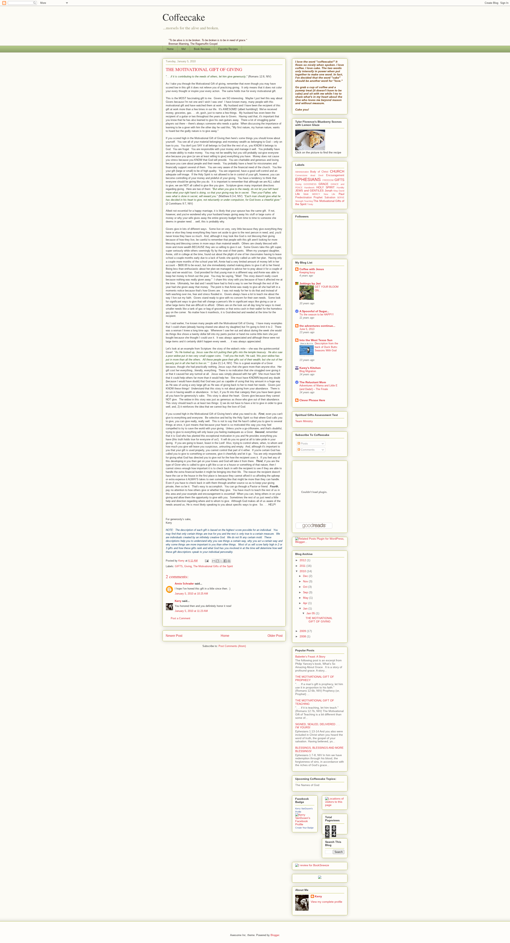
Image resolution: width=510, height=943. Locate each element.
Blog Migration (307, 371)
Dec (306, 576)
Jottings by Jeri (310, 283)
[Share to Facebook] (225, 561)
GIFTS (179, 566)
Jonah (328, 190)
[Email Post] (206, 560)
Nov (306, 581)
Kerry (178, 600)
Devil (320, 175)
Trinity (310, 204)
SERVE (340, 197)
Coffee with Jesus (311, 269)
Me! (183, 48)
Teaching (308, 201)
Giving (188, 566)
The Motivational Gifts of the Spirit (213, 566)
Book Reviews (202, 48)
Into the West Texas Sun (315, 340)
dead (312, 175)
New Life (329, 194)
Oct (305, 586)
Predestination (303, 197)
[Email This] (214, 561)
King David (338, 191)
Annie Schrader (184, 583)
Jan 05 (311, 613)
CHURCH (337, 171)
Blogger (275, 935)
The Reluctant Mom (312, 382)
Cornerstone (301, 175)
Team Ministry (304, 421)
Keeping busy (307, 272)
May (306, 597)
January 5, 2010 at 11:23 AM (191, 610)
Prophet (318, 197)
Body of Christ (319, 171)
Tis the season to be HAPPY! (316, 314)
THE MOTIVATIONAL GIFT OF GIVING (319, 619)
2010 (303, 571)
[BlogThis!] (218, 561)
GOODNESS (310, 184)
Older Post (275, 635)
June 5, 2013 (306, 329)
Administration (302, 172)
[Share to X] (221, 561)
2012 (303, 560)
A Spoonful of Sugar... (314, 311)
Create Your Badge (304, 827)
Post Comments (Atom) (232, 646)
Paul (341, 194)
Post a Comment (180, 618)
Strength (299, 201)
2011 (303, 565)
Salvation (330, 197)
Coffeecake (184, 16)
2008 (303, 636)
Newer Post (174, 635)
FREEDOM (328, 180)
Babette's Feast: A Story (310, 656)
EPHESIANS (308, 179)
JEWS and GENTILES (309, 190)
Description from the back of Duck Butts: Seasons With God (326, 347)
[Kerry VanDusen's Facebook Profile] (304, 824)
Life (297, 194)
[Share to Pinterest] (229, 561)
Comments (307, 449)
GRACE (323, 184)
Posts (304, 443)
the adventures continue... (317, 325)
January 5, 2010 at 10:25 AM (191, 593)
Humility (340, 187)
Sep (306, 592)
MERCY (316, 194)
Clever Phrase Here (312, 400)
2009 (303, 631)
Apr (305, 603)
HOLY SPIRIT (325, 187)
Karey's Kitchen (310, 367)
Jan (305, 608)
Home (170, 48)
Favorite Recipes (228, 48)
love (306, 194)
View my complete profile (326, 901)
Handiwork (309, 187)
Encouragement (335, 175)
